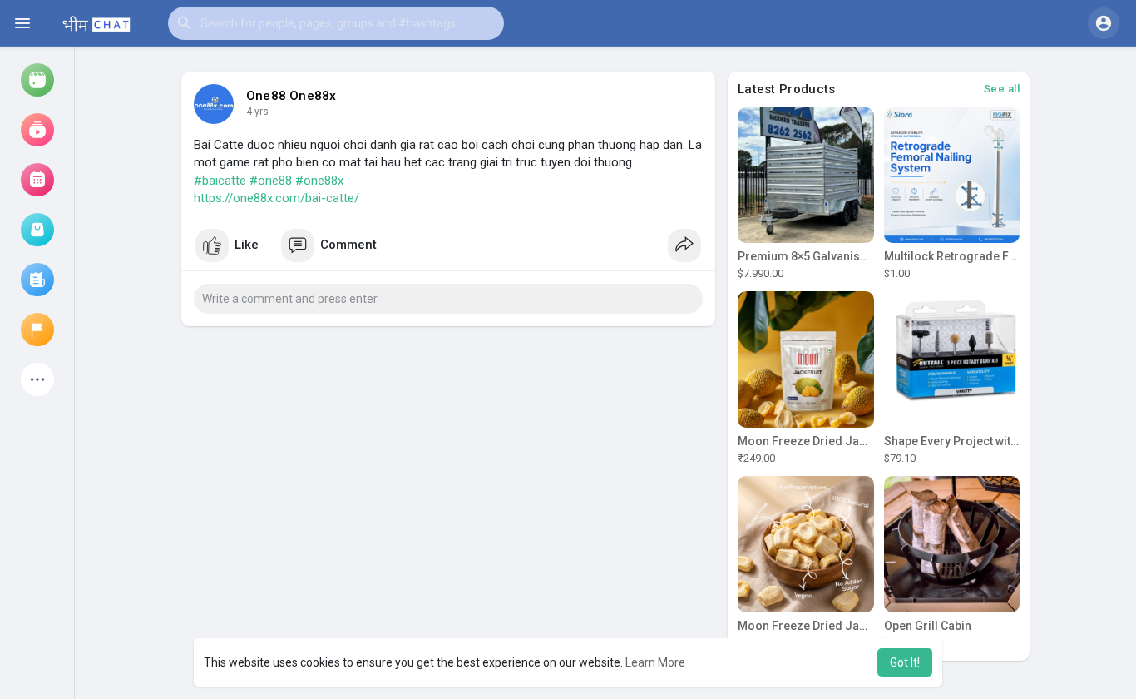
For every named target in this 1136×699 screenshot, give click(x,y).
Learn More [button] (655, 662)
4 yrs (257, 111)
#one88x (319, 180)
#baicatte (220, 180)
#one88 (270, 180)
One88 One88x (291, 95)
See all (1002, 88)
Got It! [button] (905, 662)
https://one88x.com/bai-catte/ (276, 198)
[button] (336, 23)
